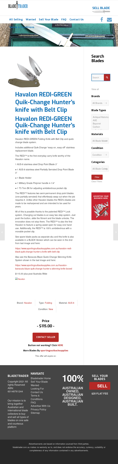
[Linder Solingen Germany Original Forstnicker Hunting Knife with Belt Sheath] (115, 232)
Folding (48, 302)
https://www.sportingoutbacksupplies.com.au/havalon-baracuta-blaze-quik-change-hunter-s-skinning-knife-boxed (43, 267)
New (51, 309)
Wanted (35, 385)
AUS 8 (71, 302)
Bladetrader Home (41, 378)
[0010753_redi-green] (25, 71)
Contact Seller (45, 337)
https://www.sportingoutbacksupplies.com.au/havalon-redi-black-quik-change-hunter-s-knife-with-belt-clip (43, 250)
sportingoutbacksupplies (54, 350)
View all (95, 89)
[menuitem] (16, 19)
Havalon (28, 302)
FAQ (33, 402)
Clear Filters (96, 181)
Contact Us (37, 392)
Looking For (37, 388)
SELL (102, 386)
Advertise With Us (40, 406)
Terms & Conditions (37, 397)
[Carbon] (100, 126)
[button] (4, 36)
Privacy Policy (38, 409)
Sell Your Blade (39, 381)
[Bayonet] (100, 123)
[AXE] (100, 120)
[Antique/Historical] (100, 117)
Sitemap (35, 413)
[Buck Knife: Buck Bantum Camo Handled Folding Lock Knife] (2, 232)
